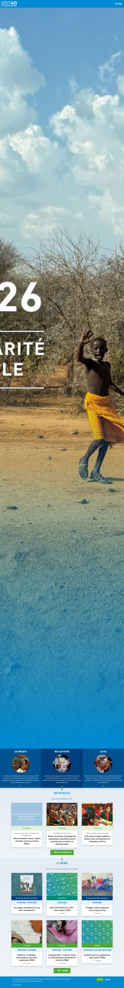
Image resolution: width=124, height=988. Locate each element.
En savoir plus (16, 985)
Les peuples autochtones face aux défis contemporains (27, 909)
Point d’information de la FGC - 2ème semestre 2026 (62, 909)
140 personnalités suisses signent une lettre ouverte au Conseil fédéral (26, 841)
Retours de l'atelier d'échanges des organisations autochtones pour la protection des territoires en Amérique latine (62, 840)
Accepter (100, 979)
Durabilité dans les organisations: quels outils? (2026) (97, 956)
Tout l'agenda (62, 970)
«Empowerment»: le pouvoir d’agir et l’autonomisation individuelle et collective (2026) (62, 958)
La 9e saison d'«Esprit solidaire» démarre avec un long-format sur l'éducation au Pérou (97, 839)
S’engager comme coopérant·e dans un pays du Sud (97, 909)
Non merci (107, 979)
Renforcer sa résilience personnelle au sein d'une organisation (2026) (27, 958)
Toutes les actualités (63, 852)
